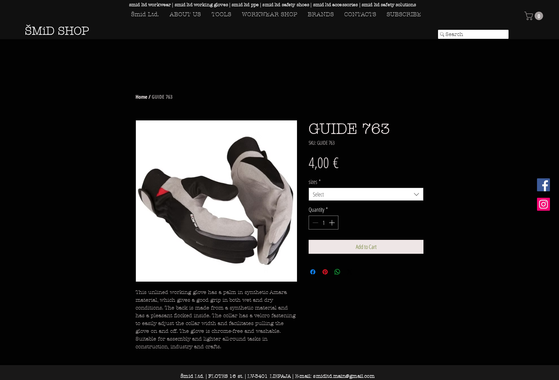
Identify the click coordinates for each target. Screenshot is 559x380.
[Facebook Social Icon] (543, 184)
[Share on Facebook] (313, 272)
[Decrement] (315, 222)
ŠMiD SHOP (57, 31)
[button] (534, 16)
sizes (315, 181)
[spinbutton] (323, 222)
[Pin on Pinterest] (325, 272)
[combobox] (366, 194)
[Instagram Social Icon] (543, 204)
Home (141, 96)
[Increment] (332, 222)
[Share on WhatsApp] (337, 272)
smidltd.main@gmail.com (343, 376)
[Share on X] (350, 272)
